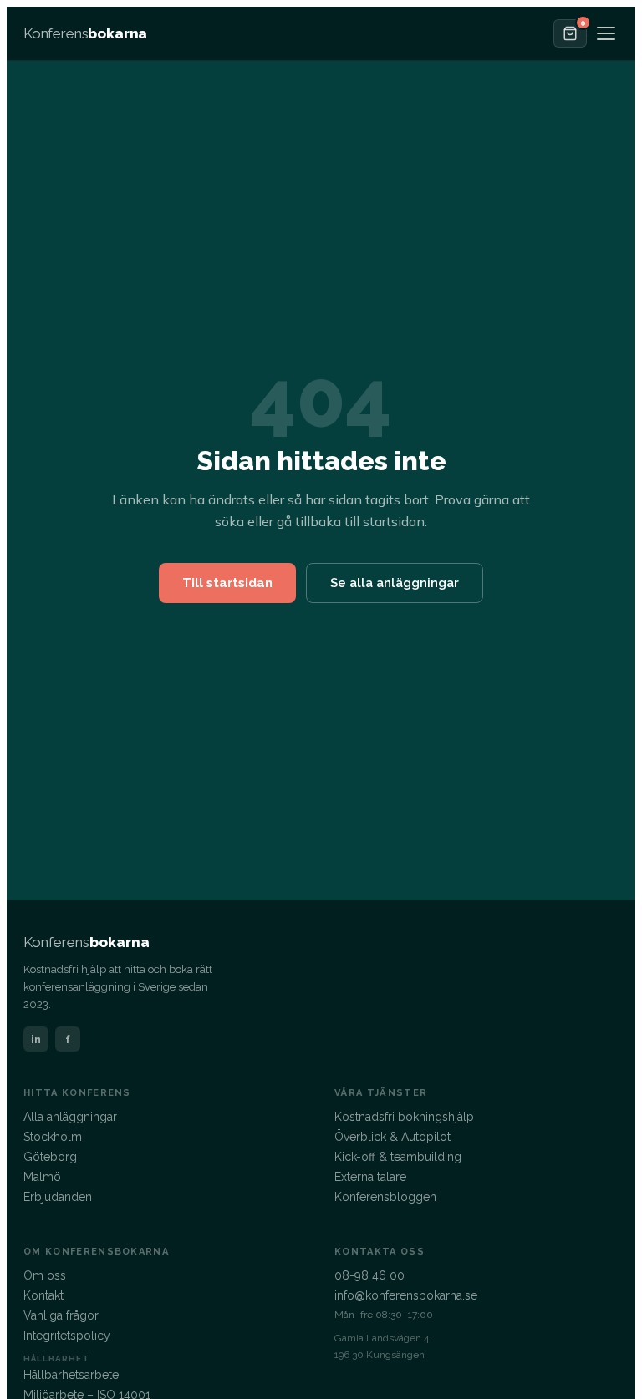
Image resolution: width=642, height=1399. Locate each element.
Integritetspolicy (66, 1335)
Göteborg (50, 1156)
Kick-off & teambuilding (397, 1156)
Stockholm (52, 1136)
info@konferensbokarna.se (405, 1295)
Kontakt (43, 1295)
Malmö (42, 1177)
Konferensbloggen (385, 1197)
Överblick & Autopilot (392, 1136)
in (36, 1039)
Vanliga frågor (61, 1315)
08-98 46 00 (369, 1275)
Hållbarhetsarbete (71, 1374)
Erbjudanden (57, 1197)
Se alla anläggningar (394, 583)
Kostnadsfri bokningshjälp (404, 1116)
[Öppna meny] (606, 33)
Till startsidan (227, 583)
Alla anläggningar (70, 1116)
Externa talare (370, 1177)
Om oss (44, 1275)
